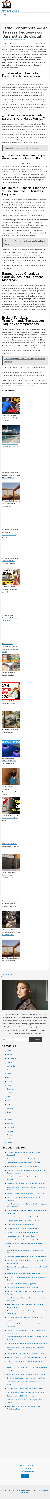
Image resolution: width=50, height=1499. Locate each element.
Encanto (9, 1077)
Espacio (9, 1081)
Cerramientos (11, 1058)
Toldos (9, 1139)
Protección (10, 1127)
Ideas (9, 1097)
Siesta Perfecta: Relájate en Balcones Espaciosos (23, 1163)
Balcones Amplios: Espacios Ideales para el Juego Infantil (26, 1193)
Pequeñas (10, 1116)
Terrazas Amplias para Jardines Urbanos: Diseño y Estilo (25, 1388)
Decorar (9, 1070)
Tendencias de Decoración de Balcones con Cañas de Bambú (27, 1343)
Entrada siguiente (7, 977)
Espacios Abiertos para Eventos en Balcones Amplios (24, 1217)
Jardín (9, 1100)
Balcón (9, 1051)
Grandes (10, 1093)
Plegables (10, 1123)
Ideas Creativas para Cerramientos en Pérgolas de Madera (26, 1374)
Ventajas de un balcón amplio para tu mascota (22, 1287)
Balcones (10, 1054)
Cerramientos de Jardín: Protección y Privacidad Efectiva (25, 1353)
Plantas (9, 1120)
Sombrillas (10, 1131)
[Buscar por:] (17, 1039)
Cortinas (10, 1062)
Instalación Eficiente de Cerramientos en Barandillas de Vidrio (27, 1357)
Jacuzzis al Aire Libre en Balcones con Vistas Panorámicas (26, 1240)
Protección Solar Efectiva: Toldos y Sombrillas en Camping (26, 1392)
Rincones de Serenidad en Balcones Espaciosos (23, 1232)
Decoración (11, 1066)
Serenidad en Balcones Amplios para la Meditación (23, 1273)
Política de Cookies (27, 1471)
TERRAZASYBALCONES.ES (10, 11)
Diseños (9, 1074)
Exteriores (10, 1089)
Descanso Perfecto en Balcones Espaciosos (22, 1284)
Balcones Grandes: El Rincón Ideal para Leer (21, 1396)
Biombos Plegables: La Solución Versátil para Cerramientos (26, 1257)
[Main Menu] (6, 16)
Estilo (5, 40)
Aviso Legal (27, 1468)
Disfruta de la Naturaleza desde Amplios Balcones (23, 1159)
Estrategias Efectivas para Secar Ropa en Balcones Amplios (27, 1378)
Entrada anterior (7, 974)
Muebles (10, 1108)
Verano (9, 1143)
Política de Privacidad (27, 1466)
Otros (9, 1112)
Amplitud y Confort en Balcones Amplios (20, 1236)
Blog (25, 1476)
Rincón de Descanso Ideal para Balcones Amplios (23, 1166)
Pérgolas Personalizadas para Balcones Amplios (23, 1221)
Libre (8, 1104)
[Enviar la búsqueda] (31, 1039)
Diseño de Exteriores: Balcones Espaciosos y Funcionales (26, 1183)
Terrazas (10, 1135)
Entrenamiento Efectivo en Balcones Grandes (22, 1228)
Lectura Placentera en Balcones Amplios (20, 1224)
